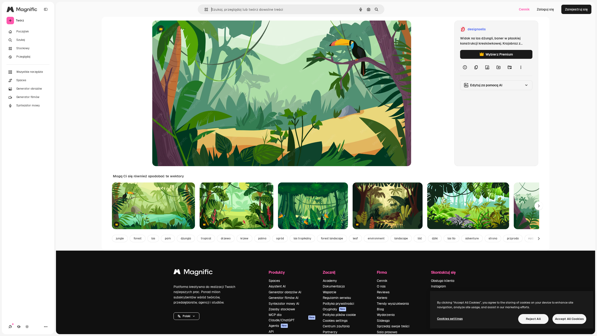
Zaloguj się (545, 9)
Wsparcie (329, 292)
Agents (278, 326)
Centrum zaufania (336, 326)
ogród (280, 238)
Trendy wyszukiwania (393, 303)
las (153, 238)
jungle (120, 238)
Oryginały (334, 309)
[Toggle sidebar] (45, 9)
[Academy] (18, 326)
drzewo (226, 238)
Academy (330, 281)
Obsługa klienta (442, 281)
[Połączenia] (10, 326)
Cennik (524, 9)
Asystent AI (277, 286)
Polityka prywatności (338, 303)
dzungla (186, 238)
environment (376, 238)
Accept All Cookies (569, 319)
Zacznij (329, 272)
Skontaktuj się (443, 272)
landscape (401, 238)
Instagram (438, 286)
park (168, 238)
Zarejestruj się (576, 9)
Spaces (274, 281)
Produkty (277, 272)
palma (262, 238)
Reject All (533, 319)
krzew (244, 238)
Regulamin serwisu (337, 298)
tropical (206, 238)
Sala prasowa (387, 332)
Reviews (383, 292)
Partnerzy (330, 332)
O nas (381, 286)
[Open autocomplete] (204, 9)
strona (493, 238)
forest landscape (332, 238)
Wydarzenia (386, 315)
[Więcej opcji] (520, 67)
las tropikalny (302, 238)
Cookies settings (335, 320)
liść (420, 238)
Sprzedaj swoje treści (393, 326)
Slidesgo (383, 320)
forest (138, 238)
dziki (435, 238)
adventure (472, 238)
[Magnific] (193, 272)
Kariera (382, 298)
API (271, 331)
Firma (382, 272)
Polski (186, 316)
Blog (380, 309)
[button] (186, 316)
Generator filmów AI (283, 298)
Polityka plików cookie (339, 315)
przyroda (513, 238)
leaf (355, 238)
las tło (451, 238)
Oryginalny (184, 29)
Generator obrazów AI (285, 292)
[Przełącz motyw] (27, 326)
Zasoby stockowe (282, 309)
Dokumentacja (334, 286)
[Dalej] (539, 205)
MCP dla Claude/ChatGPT (291, 317)
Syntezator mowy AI (284, 303)
